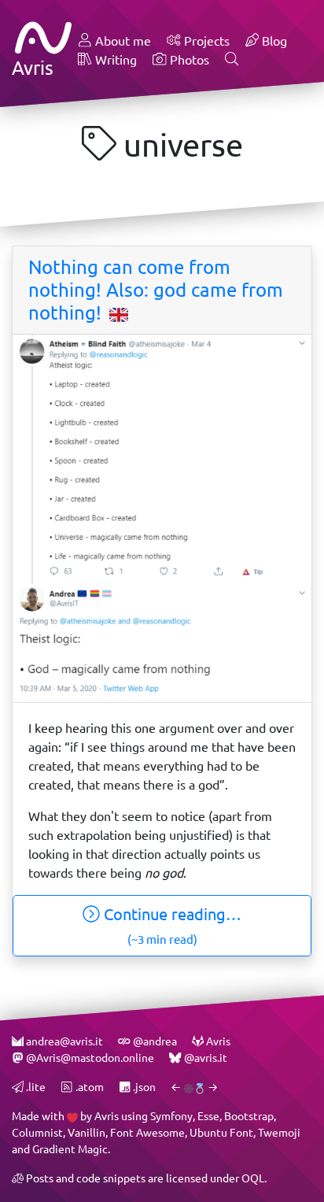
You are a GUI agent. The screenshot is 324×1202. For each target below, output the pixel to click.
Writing (114, 59)
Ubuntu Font (221, 1132)
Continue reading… (170, 925)
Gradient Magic (70, 1149)
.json (143, 1086)
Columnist (37, 1132)
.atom (88, 1086)
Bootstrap (249, 1115)
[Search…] (232, 59)
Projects (205, 40)
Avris (106, 1115)
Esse (208, 1115)
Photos (188, 59)
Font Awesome (147, 1132)
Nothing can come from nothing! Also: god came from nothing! (155, 290)
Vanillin (86, 1132)
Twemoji (279, 1132)
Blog (273, 40)
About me (121, 40)
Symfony (171, 1115)
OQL (252, 1178)
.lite (35, 1086)
